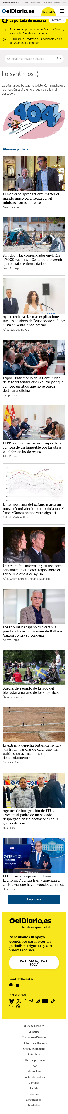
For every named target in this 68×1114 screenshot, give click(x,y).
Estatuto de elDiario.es (34, 1043)
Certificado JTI (34, 1099)
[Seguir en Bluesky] (11, 1001)
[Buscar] (59, 59)
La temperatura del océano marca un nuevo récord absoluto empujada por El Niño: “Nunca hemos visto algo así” (34, 508)
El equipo (34, 1031)
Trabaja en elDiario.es (34, 1037)
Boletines (34, 1094)
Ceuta (26, 3)
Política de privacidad (34, 1060)
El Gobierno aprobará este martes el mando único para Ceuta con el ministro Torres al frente (31, 198)
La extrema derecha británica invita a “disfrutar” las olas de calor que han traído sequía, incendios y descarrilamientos (32, 751)
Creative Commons (34, 1048)
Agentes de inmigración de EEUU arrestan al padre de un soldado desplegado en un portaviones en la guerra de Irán (30, 816)
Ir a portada (34, 899)
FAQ (34, 1065)
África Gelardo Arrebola (16, 329)
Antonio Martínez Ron (15, 517)
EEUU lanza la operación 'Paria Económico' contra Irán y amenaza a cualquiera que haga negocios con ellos (33, 880)
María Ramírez (11, 762)
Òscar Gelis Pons (12, 697)
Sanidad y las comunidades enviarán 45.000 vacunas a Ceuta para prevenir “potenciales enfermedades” (32, 259)
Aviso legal (34, 1054)
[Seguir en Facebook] (25, 1001)
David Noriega (11, 268)
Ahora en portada (15, 149)
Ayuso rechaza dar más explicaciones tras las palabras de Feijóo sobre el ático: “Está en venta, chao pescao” (34, 320)
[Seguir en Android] (11, 985)
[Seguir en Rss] (18, 1005)
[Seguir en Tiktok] (53, 1001)
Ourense (57, 3)
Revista (34, 1088)
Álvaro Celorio (11, 207)
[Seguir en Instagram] (38, 1001)
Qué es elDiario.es (34, 1026)
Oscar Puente (35, 3)
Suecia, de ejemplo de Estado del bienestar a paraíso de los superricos (31, 690)
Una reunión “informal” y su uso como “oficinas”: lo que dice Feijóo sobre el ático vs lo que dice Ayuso (33, 569)
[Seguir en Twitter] (19, 1001)
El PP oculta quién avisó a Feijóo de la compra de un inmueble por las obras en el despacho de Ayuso (32, 447)
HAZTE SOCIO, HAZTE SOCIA (34, 962)
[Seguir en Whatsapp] (11, 1005)
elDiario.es (9, 827)
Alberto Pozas (11, 640)
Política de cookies (34, 1077)
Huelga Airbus (47, 3)
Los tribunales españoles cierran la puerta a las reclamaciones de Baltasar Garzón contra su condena (32, 631)
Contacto (34, 1082)
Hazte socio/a (48, 12)
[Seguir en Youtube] (45, 1001)
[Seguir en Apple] (17, 985)
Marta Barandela (40, 578)
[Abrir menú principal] (62, 11)
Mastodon (34, 1105)
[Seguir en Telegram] (31, 1001)
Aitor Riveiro (10, 456)
